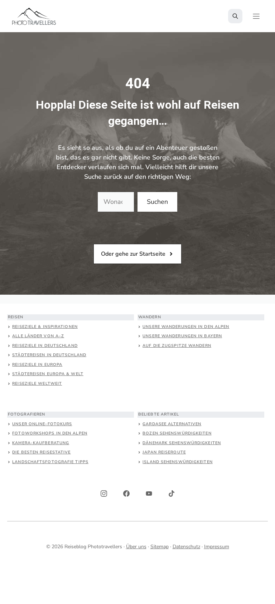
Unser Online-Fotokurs (42, 424)
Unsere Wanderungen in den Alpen (186, 326)
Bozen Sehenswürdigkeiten (177, 433)
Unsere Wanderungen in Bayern (182, 336)
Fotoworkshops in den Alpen (49, 433)
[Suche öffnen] (235, 16)
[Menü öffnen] (256, 16)
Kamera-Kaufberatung (40, 443)
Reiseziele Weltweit (37, 383)
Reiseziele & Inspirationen (45, 326)
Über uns (136, 546)
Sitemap (159, 546)
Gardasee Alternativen (172, 424)
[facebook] (126, 493)
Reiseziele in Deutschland (45, 345)
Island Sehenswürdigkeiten (178, 462)
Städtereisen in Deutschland (49, 355)
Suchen (157, 201)
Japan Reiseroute (164, 452)
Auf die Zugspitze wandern (177, 345)
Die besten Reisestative (41, 452)
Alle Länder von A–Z (38, 336)
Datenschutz (186, 546)
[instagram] (103, 493)
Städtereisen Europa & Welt (47, 374)
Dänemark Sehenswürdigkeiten (182, 443)
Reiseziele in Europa (37, 364)
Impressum (216, 546)
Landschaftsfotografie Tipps (50, 462)
